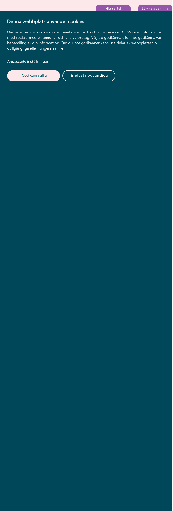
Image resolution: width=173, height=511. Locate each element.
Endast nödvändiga (89, 75)
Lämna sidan (151, 9)
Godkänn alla (34, 75)
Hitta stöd (113, 9)
